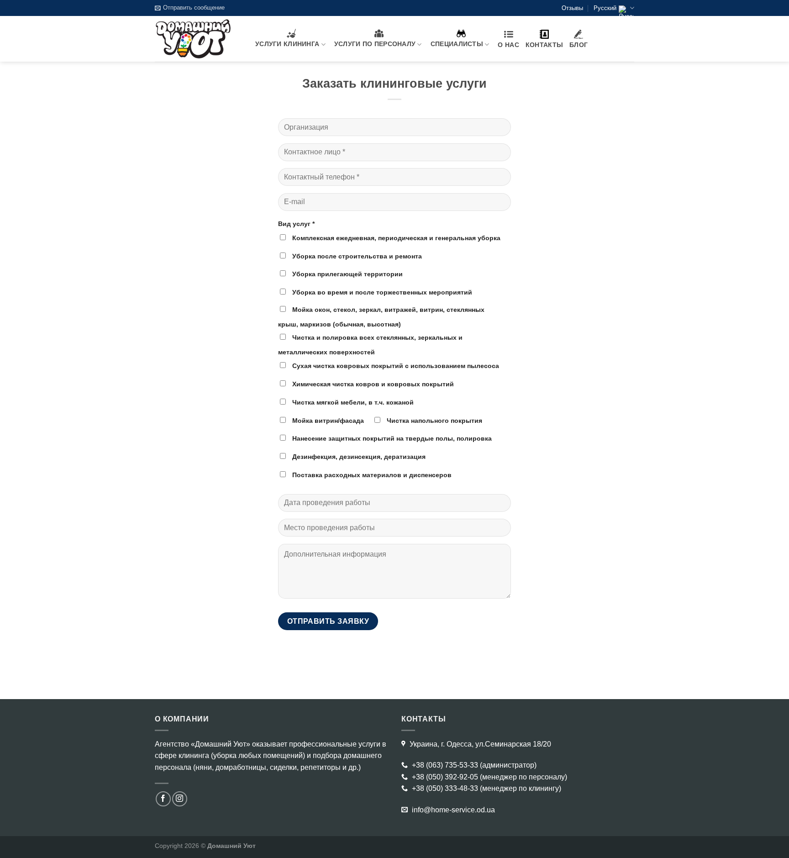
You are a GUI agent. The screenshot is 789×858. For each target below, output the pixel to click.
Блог (578, 44)
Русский (605, 8)
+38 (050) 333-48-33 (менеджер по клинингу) (485, 788)
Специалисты (457, 43)
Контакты (544, 44)
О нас (508, 44)
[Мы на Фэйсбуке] (163, 798)
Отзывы (572, 8)
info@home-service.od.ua (452, 810)
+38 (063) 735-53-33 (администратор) (473, 765)
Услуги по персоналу (375, 43)
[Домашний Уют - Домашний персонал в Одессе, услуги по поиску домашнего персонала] (198, 39)
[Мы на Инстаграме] (179, 798)
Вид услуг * (296, 223)
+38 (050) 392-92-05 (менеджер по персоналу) (488, 777)
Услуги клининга (287, 43)
